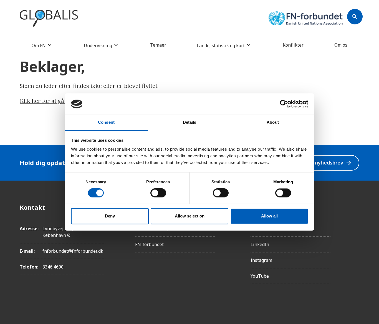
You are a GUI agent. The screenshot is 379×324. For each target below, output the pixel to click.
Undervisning (98, 45)
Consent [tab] (106, 122)
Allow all (269, 216)
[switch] (158, 193)
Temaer (158, 45)
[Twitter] (354, 238)
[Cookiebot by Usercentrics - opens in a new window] (284, 104)
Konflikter (293, 45)
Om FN (39, 45)
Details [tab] (189, 122)
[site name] (49, 18)
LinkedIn (260, 244)
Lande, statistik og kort (221, 45)
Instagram (261, 260)
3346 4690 (53, 267)
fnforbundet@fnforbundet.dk (72, 251)
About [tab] (273, 122)
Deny (110, 216)
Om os (340, 45)
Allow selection (189, 216)
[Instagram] (354, 222)
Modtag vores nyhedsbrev (316, 162)
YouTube (260, 276)
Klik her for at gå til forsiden (57, 101)
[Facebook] (354, 207)
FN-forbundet (149, 244)
